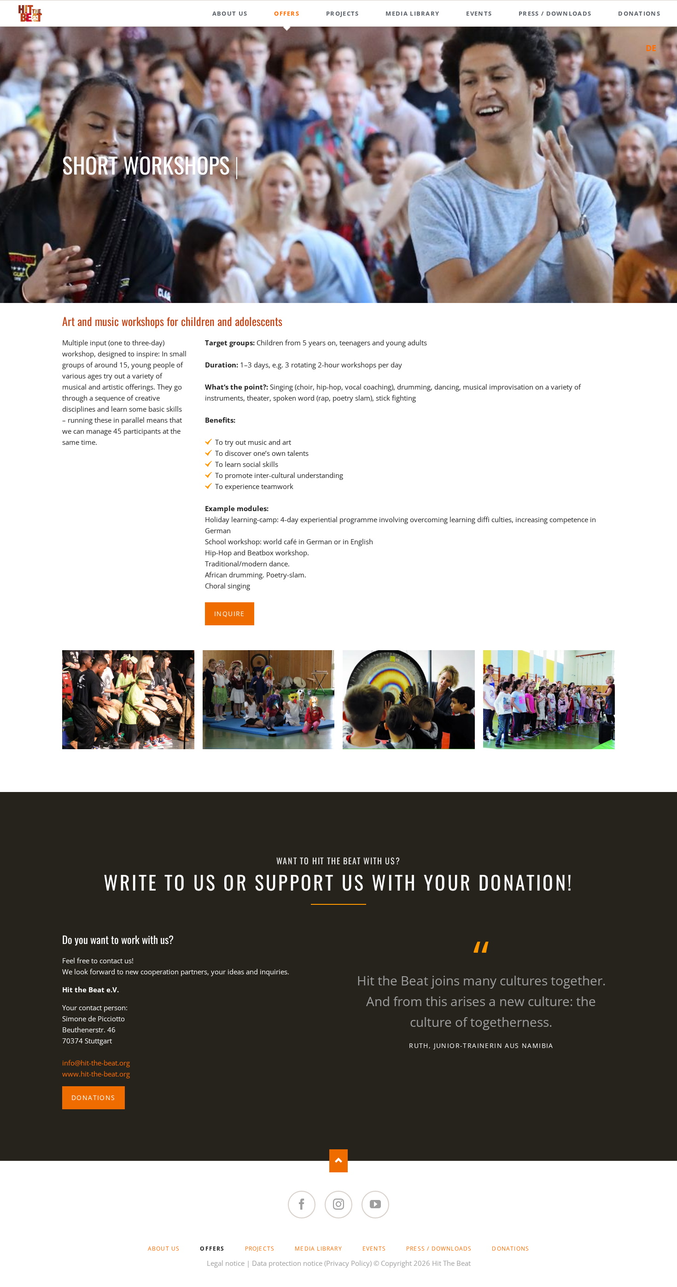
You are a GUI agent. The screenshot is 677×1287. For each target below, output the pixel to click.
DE (651, 47)
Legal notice (226, 1263)
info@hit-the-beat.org (96, 1062)
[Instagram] (338, 1204)
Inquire (229, 613)
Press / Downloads (439, 1248)
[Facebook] (301, 1204)
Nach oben (338, 1160)
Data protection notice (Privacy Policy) (312, 1263)
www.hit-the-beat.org (96, 1073)
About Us (164, 1248)
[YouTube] (375, 1204)
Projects (260, 1248)
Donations (93, 1097)
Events (374, 1248)
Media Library (318, 1248)
